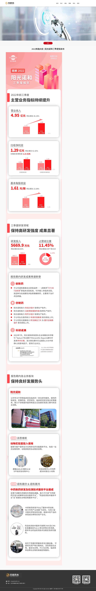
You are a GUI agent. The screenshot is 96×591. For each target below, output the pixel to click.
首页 (57, 3)
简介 (61, 3)
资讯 (74, 3)
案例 (70, 3)
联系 (78, 3)
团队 (66, 3)
